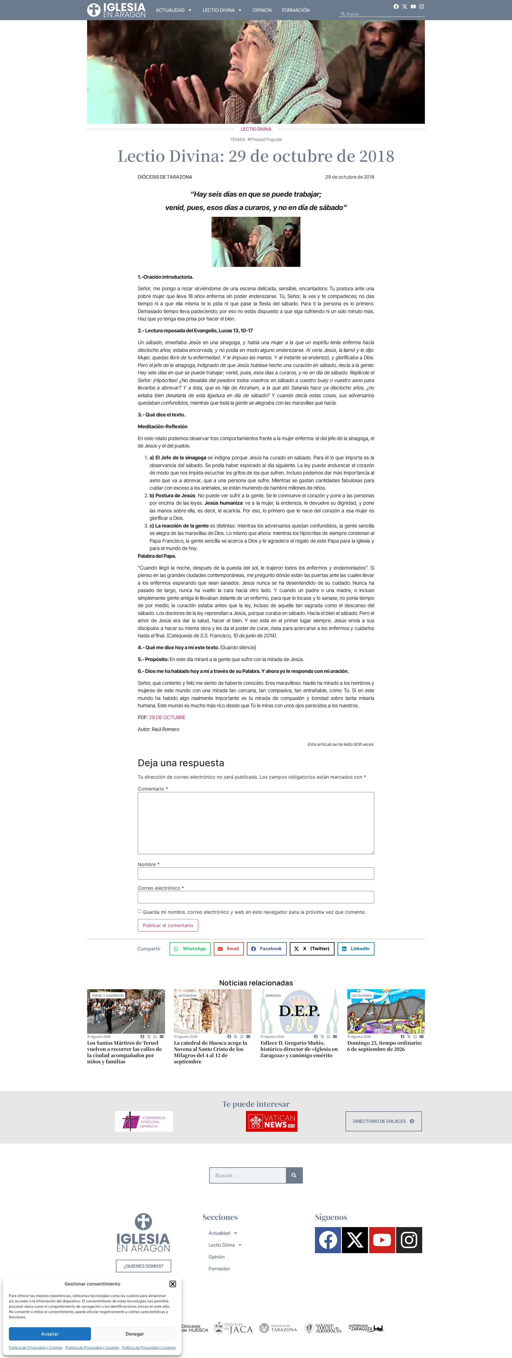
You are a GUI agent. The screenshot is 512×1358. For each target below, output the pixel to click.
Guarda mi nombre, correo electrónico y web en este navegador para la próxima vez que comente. (254, 912)
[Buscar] (294, 1175)
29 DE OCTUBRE (167, 717)
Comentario (153, 788)
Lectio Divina (219, 10)
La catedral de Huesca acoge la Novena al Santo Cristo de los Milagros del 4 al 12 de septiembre (210, 1052)
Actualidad (170, 10)
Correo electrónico (161, 888)
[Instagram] (421, 6)
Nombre (149, 864)
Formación (296, 10)
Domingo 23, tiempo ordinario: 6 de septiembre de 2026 (384, 1045)
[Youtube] (413, 6)
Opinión (262, 10)
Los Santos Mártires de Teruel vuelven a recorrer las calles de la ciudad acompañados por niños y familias (124, 1052)
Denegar (135, 1334)
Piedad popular (266, 139)
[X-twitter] (404, 6)
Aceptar (50, 1334)
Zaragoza (273, 995)
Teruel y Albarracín (108, 995)
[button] (173, 1284)
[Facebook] (396, 6)
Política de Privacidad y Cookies (36, 1347)
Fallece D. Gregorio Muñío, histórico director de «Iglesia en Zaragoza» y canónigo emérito (299, 1049)
